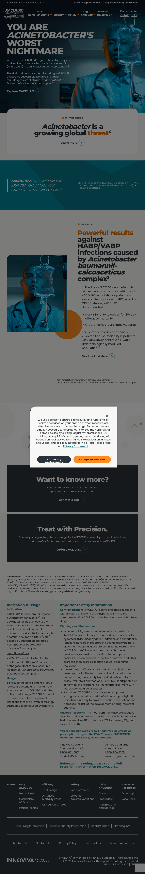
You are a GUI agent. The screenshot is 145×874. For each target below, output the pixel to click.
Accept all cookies (92, 459)
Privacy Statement (75, 446)
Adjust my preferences (54, 460)
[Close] (107, 416)
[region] (73, 437)
